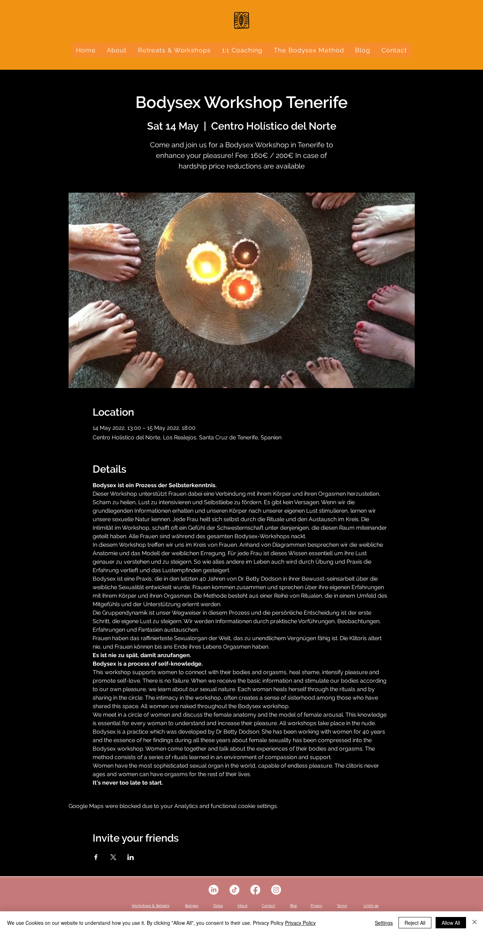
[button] (174, 50)
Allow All (451, 922)
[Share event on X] (113, 857)
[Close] (474, 922)
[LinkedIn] (214, 890)
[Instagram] (276, 890)
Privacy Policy (300, 922)
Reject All (415, 922)
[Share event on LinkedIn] (130, 857)
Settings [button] (384, 922)
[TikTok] (234, 890)
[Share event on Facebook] (96, 857)
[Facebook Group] (255, 890)
